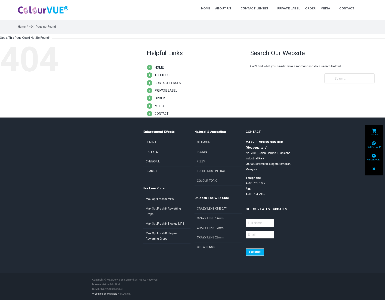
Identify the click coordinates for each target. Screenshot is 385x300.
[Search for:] (349, 78)
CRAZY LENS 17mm (210, 228)
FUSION (202, 152)
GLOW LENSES (206, 247)
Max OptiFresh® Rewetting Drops (163, 211)
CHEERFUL (153, 161)
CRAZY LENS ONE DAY (212, 208)
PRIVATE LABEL (166, 90)
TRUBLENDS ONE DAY (211, 171)
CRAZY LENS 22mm (210, 237)
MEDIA (159, 106)
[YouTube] (291, 287)
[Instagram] (284, 287)
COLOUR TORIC (207, 180)
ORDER (160, 98)
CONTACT (161, 114)
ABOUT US (162, 75)
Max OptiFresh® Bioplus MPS (165, 223)
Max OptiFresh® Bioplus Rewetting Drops (161, 235)
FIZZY (201, 161)
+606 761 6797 (255, 183)
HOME (159, 67)
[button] (360, 8)
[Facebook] (276, 287)
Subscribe (255, 251)
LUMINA (151, 142)
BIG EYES (152, 152)
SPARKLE (152, 171)
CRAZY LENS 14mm (210, 218)
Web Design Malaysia (104, 293)
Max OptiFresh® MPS (160, 199)
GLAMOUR (204, 142)
